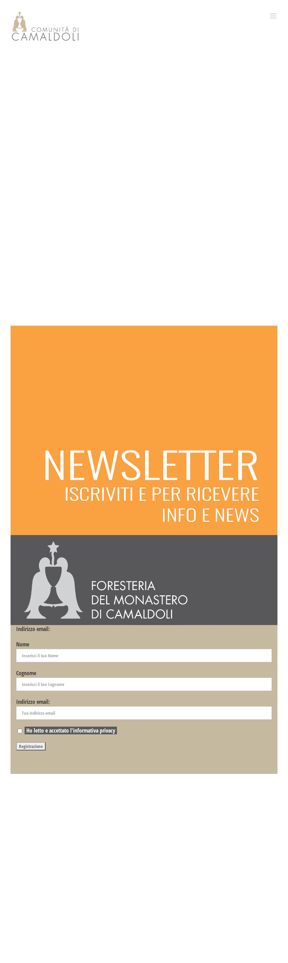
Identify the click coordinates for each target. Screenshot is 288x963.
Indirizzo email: (33, 629)
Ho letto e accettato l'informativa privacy (70, 730)
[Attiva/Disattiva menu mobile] (273, 16)
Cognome (26, 673)
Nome (22, 644)
